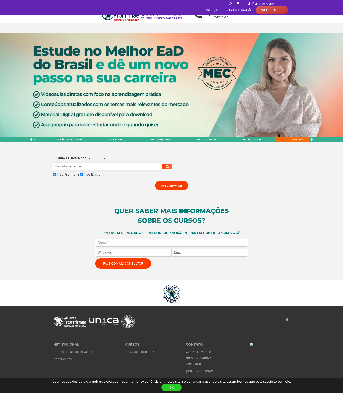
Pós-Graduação (238, 10)
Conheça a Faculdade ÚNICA (72, 352)
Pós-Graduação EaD (139, 352)
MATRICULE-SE (272, 10)
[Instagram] (287, 319)
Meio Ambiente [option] (60, 139)
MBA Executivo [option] (106, 139)
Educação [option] (198, 139)
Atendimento (62, 359)
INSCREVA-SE (171, 185)
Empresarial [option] (289, 139)
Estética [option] (244, 139)
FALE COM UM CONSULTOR (123, 263)
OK (171, 387)
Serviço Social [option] (152, 139)
